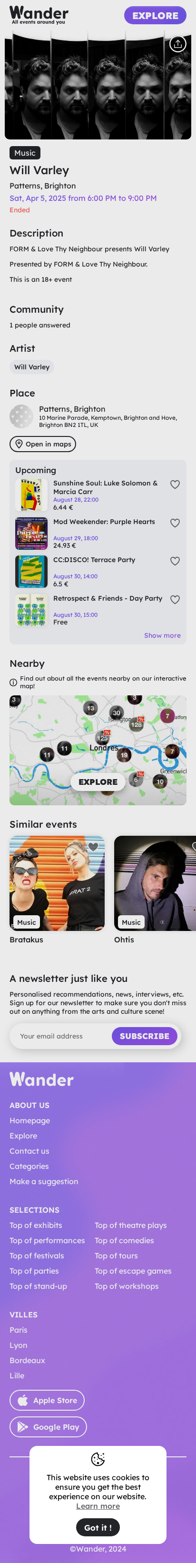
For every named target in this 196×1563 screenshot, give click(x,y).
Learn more (98, 1506)
